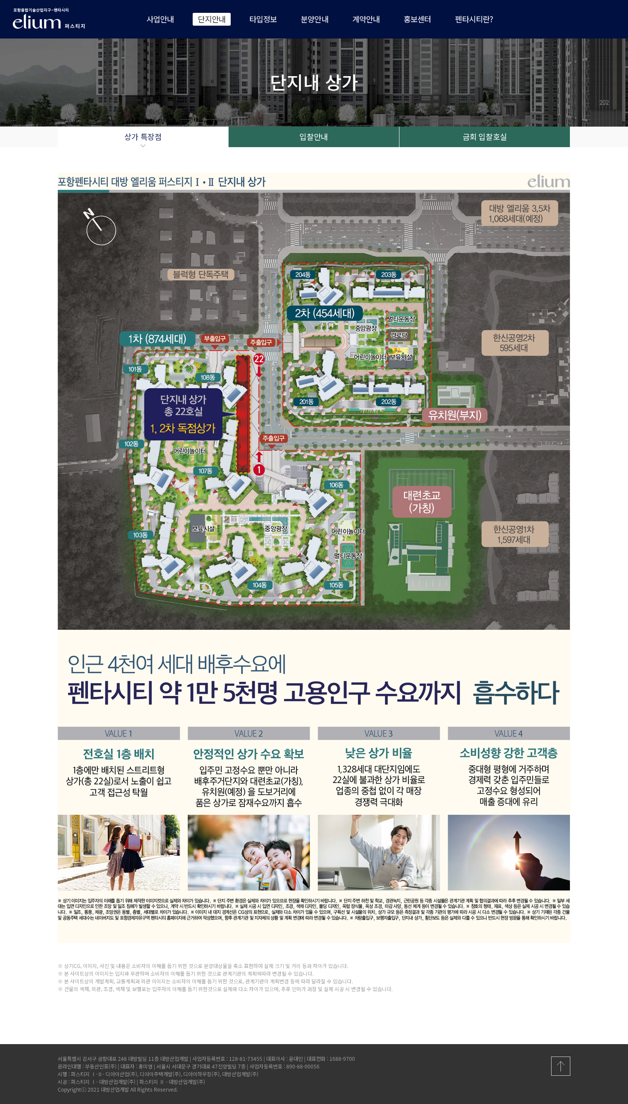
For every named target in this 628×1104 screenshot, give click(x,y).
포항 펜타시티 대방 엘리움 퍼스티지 (55, 18)
